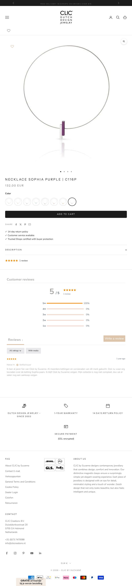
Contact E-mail (12, 471)
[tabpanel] (66, 368)
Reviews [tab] (15, 340)
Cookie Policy (12, 487)
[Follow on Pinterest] (23, 553)
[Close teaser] (48, 577)
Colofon (9, 497)
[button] (66, 303)
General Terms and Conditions (20, 481)
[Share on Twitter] (20, 224)
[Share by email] (29, 224)
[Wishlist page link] (8, 30)
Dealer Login (11, 492)
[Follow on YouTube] (31, 553)
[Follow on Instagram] (15, 553)
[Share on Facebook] (16, 224)
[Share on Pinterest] (25, 224)
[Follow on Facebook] (6, 553)
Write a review (114, 338)
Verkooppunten (13, 476)
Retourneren (11, 503)
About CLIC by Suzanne (17, 465)
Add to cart (66, 214)
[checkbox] (33, 351)
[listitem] (9, 202)
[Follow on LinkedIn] (40, 553)
